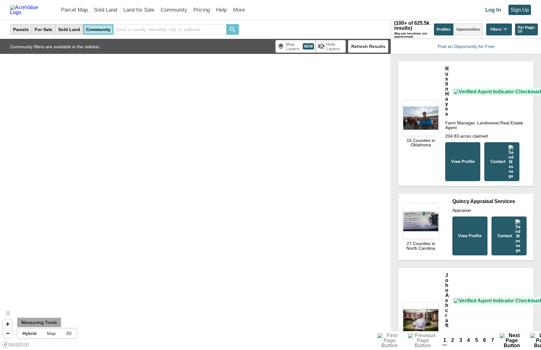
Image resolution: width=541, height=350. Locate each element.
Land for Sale (138, 10)
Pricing (201, 10)
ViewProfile (463, 161)
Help (221, 10)
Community (174, 10)
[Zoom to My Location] (8, 313)
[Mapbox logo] (15, 344)
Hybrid (30, 333)
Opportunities (468, 29)
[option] (21, 29)
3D (69, 333)
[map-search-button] (232, 29)
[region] (195, 194)
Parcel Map (74, 10)
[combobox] (170, 29)
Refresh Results (368, 46)
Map (51, 333)
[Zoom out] (7, 333)
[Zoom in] (7, 324)
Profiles (444, 29)
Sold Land (105, 10)
